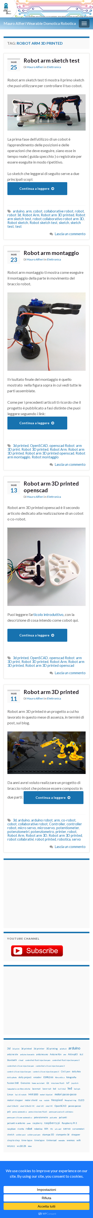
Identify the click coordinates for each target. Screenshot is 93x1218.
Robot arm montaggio (51, 252)
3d (15, 820)
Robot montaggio (45, 457)
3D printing (52, 1048)
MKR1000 (33, 1094)
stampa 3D (48, 1134)
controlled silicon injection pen (20, 1066)
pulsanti (63, 1117)
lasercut (36, 1088)
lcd (54, 1088)
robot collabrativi (20, 839)
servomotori (78, 1129)
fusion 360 (13, 1082)
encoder (37, 1077)
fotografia (71, 1077)
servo (76, 839)
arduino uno (42, 1054)
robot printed (45, 839)
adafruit (63, 1049)
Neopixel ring (70, 1100)
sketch (64, 223)
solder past (21, 1134)
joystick (74, 1083)
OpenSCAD (39, 446)
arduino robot (42, 820)
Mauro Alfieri (35, 67)
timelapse (39, 1140)
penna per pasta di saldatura (61, 1112)
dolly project (25, 1077)
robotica (64, 839)
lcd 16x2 (62, 1089)
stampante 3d (62, 1134)
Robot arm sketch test (52, 60)
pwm (29, 1123)
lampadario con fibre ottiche (18, 1089)
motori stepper (15, 1100)
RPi (46, 1128)
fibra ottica (59, 1077)
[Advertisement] (37, 893)
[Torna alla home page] (46, 8)
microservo (46, 828)
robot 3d (14, 215)
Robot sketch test (43, 223)
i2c (47, 1083)
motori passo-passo (65, 1094)
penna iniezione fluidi (38, 1112)
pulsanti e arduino (16, 1123)
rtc (51, 1129)
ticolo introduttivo (48, 614)
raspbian (11, 1129)
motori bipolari (46, 1094)
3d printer (39, 1048)
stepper (75, 1134)
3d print (15, 1049)
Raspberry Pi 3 (69, 1123)
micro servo (27, 828)
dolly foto (76, 1071)
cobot (37, 211)
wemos (71, 1140)
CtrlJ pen (65, 1071)
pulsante (53, 1117)
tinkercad (51, 1140)
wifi (79, 1140)
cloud (21, 1060)
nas (40, 1100)
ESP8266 (48, 1077)
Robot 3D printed (34, 449)
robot (79, 211)
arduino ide (12, 1054)
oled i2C (40, 1106)
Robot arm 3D (36, 835)
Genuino (25, 1082)
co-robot (68, 820)
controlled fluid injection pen (37, 1060)
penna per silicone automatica (19, 1117)
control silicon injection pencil (46, 1071)
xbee (30, 1146)
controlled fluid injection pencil (66, 1060)
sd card (58, 1129)
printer (61, 832)
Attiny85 (73, 1054)
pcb (8, 1111)
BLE (81, 1054)
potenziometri (18, 832)
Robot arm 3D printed (57, 215)
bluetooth (12, 1060)
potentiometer (67, 828)
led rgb (77, 1089)
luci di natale (20, 1094)
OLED (81, 1100)
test (18, 226)
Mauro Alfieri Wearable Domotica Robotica (40, 23)
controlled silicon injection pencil (50, 1066)
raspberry (37, 1123)
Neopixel (57, 1099)
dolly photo (12, 1077)
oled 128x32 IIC (27, 1106)
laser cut (46, 1088)
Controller (57, 824)
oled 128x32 (12, 1106)
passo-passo (74, 1105)
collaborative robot (58, 211)
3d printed (21, 446)
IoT (67, 1083)
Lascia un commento (70, 234)
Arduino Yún (55, 1054)
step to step (13, 1140)
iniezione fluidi (57, 1083)
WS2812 (11, 1146)
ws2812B (21, 1146)
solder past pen (33, 1134)
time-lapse (26, 1140)
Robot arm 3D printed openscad (49, 453)
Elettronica (54, 67)
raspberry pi (52, 1122)
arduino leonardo (27, 1054)
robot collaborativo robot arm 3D (58, 219)
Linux (10, 1094)
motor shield (31, 1100)
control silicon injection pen (19, 1071)
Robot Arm (30, 215)
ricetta (20, 1129)
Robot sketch (17, 223)
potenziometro (42, 832)
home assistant (38, 1083)
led (70, 1088)
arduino (19, 211)
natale (46, 1100)
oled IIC (49, 1106)
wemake (61, 1140)
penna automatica (19, 1112)
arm (29, 211)
